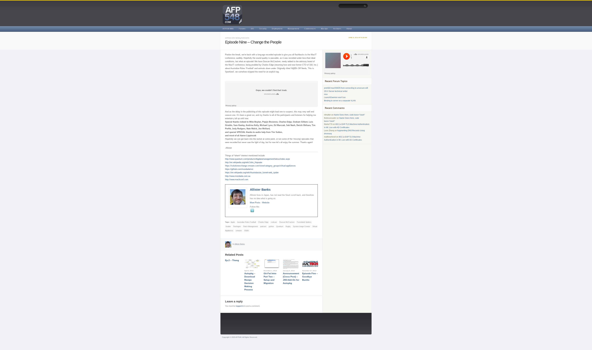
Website (265, 202)
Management (293, 29)
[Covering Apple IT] (231, 14)
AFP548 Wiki (228, 29)
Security (263, 29)
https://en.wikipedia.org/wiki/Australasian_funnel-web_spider (252, 172)
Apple (233, 222)
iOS (252, 29)
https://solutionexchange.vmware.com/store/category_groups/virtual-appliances (260, 166)
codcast (274, 222)
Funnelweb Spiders (304, 222)
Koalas (228, 226)
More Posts (255, 202)
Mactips (324, 29)
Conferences (310, 29)
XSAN (246, 230)
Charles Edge (263, 222)
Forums (242, 29)
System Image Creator (301, 226)
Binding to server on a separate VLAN (340, 101)
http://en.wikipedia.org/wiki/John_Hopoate (243, 162)
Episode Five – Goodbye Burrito (310, 276)
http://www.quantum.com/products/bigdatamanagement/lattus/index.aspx (257, 159)
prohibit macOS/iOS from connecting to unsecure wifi (346, 88)
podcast (263, 226)
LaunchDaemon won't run (335, 97)
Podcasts (245, 38)
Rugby (288, 226)
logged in (240, 306)
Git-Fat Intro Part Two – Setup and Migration (270, 278)
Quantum (279, 226)
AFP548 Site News (232, 38)
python (271, 226)
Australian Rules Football (246, 222)
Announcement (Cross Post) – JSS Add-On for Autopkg (291, 278)
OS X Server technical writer (335, 91)
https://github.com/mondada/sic (239, 169)
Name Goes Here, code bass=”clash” (349, 115)
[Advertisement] (312, 16)
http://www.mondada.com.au (237, 176)
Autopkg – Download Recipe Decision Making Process (249, 281)
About (349, 29)
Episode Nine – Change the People (253, 42)
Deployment (277, 29)
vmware (239, 230)
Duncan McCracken (286, 222)
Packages (237, 226)
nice (326, 94)
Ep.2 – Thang (232, 260)
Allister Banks (260, 189)
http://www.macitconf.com (236, 179)
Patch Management (250, 226)
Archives (337, 29)
